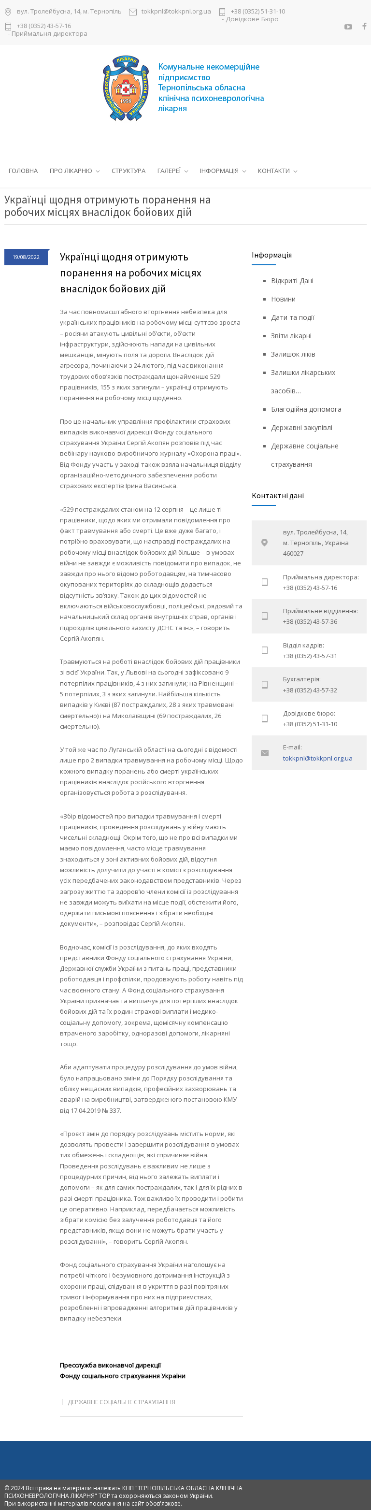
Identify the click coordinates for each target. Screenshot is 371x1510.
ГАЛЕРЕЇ (169, 170)
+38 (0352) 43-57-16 (44, 26)
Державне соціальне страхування (121, 1402)
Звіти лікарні (291, 335)
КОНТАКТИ (274, 170)
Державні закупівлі (301, 427)
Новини (283, 298)
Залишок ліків (293, 354)
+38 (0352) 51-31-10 (258, 11)
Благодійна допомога (306, 409)
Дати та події (292, 317)
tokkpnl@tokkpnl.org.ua (176, 11)
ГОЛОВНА (23, 170)
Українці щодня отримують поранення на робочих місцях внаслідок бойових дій (130, 272)
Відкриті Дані (292, 280)
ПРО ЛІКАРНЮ (71, 170)
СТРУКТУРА (128, 170)
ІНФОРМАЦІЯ (219, 170)
